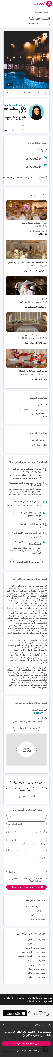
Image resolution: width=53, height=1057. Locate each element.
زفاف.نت (47, 998)
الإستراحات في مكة (37, 977)
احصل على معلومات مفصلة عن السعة (26, 177)
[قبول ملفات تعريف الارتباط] (3, 1024)
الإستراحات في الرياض (36, 948)
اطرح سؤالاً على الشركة (28, 562)
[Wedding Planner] (36, 116)
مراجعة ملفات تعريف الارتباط (26, 1050)
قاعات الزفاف (33, 998)
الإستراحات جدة (42, 12)
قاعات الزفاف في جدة (36, 906)
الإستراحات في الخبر (37, 939)
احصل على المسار (28, 728)
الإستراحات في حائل (37, 973)
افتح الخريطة (26, 749)
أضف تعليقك (28, 796)
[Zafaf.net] (37, 4)
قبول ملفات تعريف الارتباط (27, 1043)
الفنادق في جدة (39, 910)
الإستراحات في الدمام (36, 944)
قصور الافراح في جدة (36, 915)
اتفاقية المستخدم (21, 878)
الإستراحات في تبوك (37, 964)
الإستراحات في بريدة (37, 960)
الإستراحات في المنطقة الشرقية (32, 956)
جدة (46, 24)
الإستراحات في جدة (37, 969)
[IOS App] (15, 1013)
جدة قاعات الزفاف (15, 998)
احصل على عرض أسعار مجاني (24, 887)
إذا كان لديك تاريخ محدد (13, 130)
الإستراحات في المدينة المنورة (33, 952)
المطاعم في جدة (38, 919)
